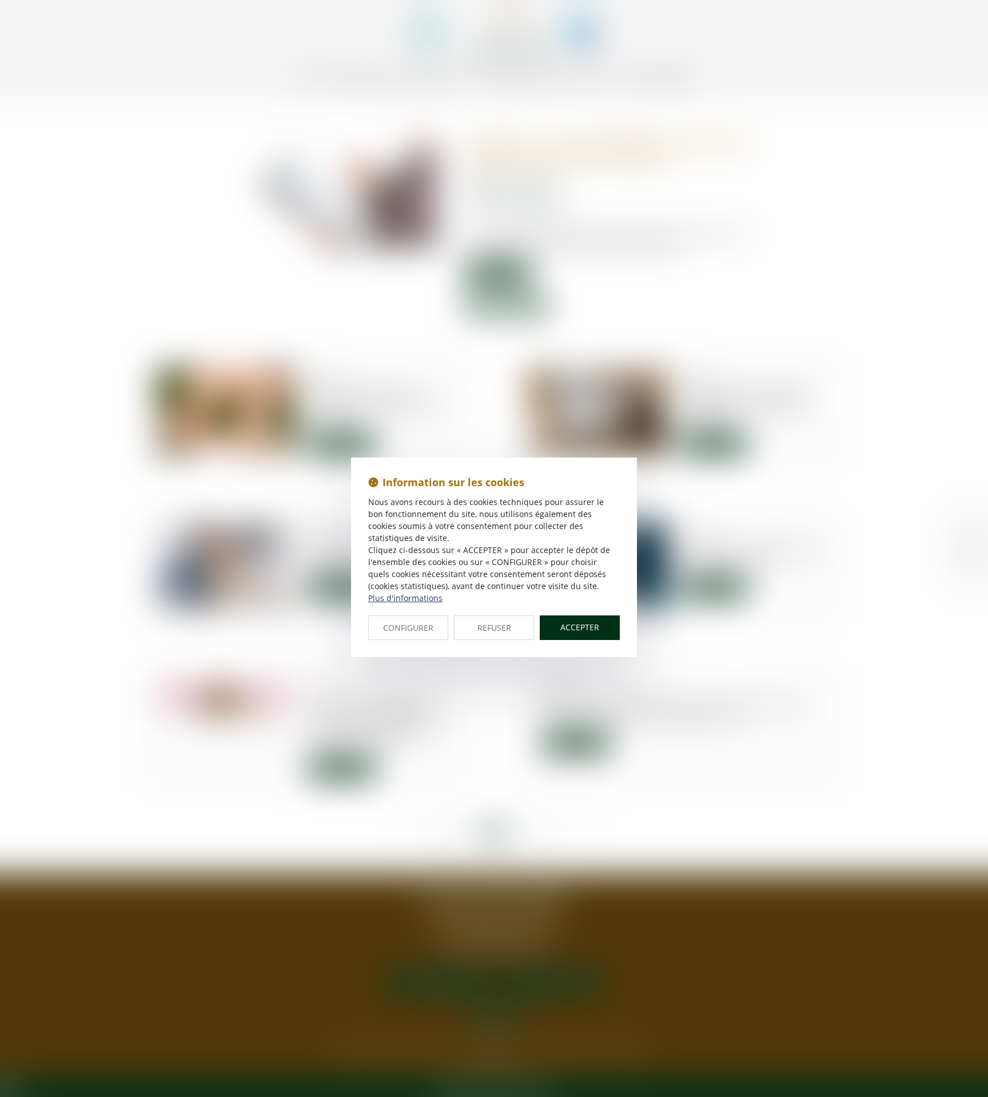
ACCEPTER (579, 627)
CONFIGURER (408, 627)
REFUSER (494, 627)
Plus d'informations (405, 598)
